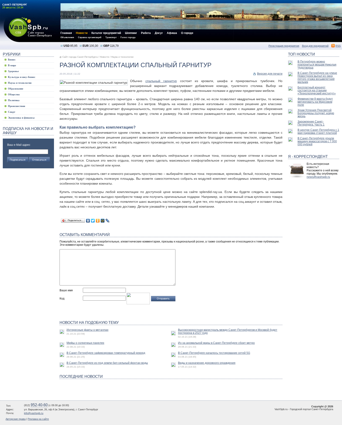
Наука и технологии (122, 57)
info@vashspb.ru (33, 413)
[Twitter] (93, 221)
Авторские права (16, 419)
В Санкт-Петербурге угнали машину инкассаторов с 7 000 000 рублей (317, 141)
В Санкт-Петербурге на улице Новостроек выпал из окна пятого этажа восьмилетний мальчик (317, 77)
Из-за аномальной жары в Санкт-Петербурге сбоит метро (216, 342)
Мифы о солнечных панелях (85, 342)
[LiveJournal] (107, 221)
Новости (104, 57)
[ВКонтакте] (88, 221)
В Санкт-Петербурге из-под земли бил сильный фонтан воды (107, 362)
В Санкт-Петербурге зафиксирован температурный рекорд (106, 352)
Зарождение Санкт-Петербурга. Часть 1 (311, 123)
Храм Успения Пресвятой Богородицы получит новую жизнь (316, 113)
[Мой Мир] (102, 221)
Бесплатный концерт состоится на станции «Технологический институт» (317, 90)
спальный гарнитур (161, 81)
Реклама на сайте (38, 419)
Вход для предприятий (315, 45)
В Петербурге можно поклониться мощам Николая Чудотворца (317, 64)
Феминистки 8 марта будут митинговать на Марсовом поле (315, 101)
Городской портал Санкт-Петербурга (30, 29)
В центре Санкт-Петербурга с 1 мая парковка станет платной (318, 131)
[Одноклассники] (97, 221)
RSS (338, 45)
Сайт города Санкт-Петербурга (80, 57)
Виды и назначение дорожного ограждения (206, 362)
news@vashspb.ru (318, 177)
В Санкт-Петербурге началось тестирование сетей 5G (214, 352)
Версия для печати (269, 73)
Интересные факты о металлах (87, 329)
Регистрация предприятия (283, 45)
